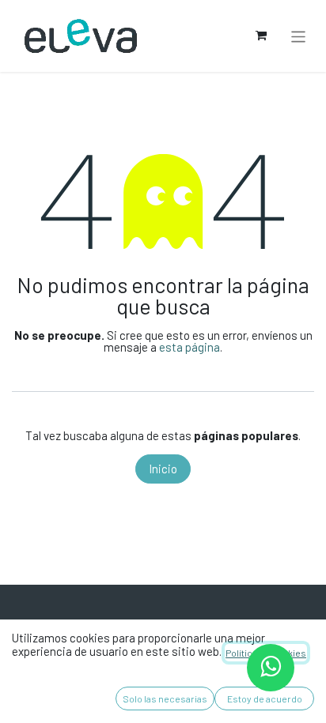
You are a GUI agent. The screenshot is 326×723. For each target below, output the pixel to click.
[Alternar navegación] (298, 35)
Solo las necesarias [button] (165, 698)
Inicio (163, 468)
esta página (189, 347)
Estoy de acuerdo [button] (264, 698)
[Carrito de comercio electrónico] (261, 36)
